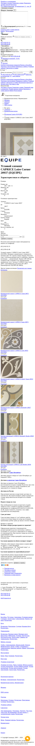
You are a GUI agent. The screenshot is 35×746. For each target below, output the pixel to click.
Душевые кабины (6, 704)
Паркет (6, 103)
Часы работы (5, 46)
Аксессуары (11, 618)
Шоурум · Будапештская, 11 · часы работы (16, 75)
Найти (3, 38)
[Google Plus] (8, 565)
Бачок (2, 656)
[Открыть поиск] (2, 61)
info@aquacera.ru (6, 598)
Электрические (11, 679)
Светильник (30, 648)
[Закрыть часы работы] (11, 48)
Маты (2, 720)
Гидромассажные (27, 617)
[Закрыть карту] (14, 10)
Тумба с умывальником (8, 645)
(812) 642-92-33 (5, 42)
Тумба (17, 646)
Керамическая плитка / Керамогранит (12, 682)
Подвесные (4, 626)
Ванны (3, 614)
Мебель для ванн (6, 642)
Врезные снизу (23, 634)
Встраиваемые (12, 712)
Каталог (5, 63)
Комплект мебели (16, 648)
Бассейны (4, 617)
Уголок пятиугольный (15, 668)
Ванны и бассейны (26, 65)
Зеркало (27, 645)
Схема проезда (14, 29)
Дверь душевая (17, 665)
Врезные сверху (13, 634)
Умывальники (5, 631)
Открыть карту (5, 29)
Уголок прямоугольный (21, 666)
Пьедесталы (25, 635)
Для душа (29, 711)
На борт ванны (22, 712)
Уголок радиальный (7, 666)
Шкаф (24, 648)
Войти (3, 31)
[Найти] (31, 72)
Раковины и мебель (22, 66)
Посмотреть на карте (7, 8)
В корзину (4, 298)
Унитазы (3, 697)
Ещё (3, 70)
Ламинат (7, 101)
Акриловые (17, 617)
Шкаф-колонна (5, 646)
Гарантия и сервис (18, 3)
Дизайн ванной (5, 4)
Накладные (4, 635)
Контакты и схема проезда (12, 575)
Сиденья (18, 626)
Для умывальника (6, 711)
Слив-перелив (20, 618)
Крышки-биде (26, 626)
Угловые (18, 635)
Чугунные (10, 617)
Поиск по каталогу (6, 36)
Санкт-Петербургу (15, 472)
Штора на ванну (28, 665)
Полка (12, 646)
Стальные (4, 618)
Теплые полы (5, 717)
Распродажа (8, 620)
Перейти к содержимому (8, 1)
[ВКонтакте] (2, 565)
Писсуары (4, 659)
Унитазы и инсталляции (8, 66)
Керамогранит (5, 723)
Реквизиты (27, 3)
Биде (2, 623)
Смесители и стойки (12, 68)
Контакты (13, 4)
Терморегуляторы (10, 720)
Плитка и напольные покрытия (10, 65)
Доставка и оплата (6, 3)
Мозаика (7, 100)
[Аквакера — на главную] (4, 34)
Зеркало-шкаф (20, 645)
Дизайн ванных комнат (16, 89)
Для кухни (4, 712)
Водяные (3, 679)
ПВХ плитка (8, 105)
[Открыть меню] (6, 60)
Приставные (26, 700)
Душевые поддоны (6, 665)
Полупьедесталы (6, 637)
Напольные (11, 626)
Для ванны (15, 711)
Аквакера (7, 109)
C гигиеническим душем (14, 713)
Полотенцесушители (7, 676)
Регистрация (9, 31)
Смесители (4, 708)
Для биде (22, 711)
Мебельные (11, 635)
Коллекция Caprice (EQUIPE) (13, 114)
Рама (6, 656)
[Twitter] (4, 565)
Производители (9, 568)
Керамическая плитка (11, 111)
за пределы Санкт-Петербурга (17, 480)
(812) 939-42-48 (5, 44)
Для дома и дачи (14, 84)
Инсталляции (5, 652)
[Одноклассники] (6, 565)
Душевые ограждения (7, 662)
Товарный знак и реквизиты (13, 573)
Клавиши (11, 656)
